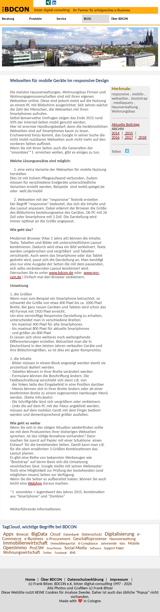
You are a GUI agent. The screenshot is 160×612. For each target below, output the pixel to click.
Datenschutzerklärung (85, 580)
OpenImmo (15, 548)
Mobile (134, 544)
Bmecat (22, 535)
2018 (142, 138)
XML (73, 553)
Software (95, 548)
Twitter (47, 553)
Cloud (55, 534)
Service (61, 19)
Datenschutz (92, 535)
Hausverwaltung (122, 539)
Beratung (8, 19)
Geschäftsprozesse (90, 539)
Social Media (75, 548)
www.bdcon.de (61, 273)
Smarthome (54, 548)
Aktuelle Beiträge (126, 125)
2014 (115, 133)
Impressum (119, 580)
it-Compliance (88, 544)
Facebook (61, 553)
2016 (115, 138)
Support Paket (114, 548)
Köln (122, 543)
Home (30, 580)
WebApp (35, 484)
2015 (128, 133)
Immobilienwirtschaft (25, 543)
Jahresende (109, 544)
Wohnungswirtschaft (21, 552)
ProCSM (37, 548)
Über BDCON (119, 19)
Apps (8, 534)
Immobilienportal (63, 544)
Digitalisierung (119, 534)
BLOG (87, 19)
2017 (128, 138)
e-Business (33, 539)
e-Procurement (58, 539)
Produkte (35, 19)
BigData (39, 534)
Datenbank (71, 535)
